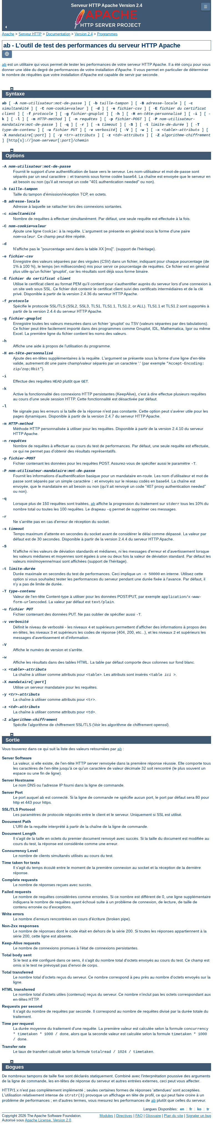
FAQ (139, 1116)
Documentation (58, 34)
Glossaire (153, 1116)
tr (208, 1109)
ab (4, 64)
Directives (124, 1116)
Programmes (107, 34)
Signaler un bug (198, 1116)
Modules (106, 1116)
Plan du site (173, 1116)
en (182, 1109)
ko (199, 1109)
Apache (8, 34)
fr (190, 1109)
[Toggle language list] (7, 54)
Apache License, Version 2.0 (48, 1120)
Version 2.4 (84, 34)
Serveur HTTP (30, 34)
